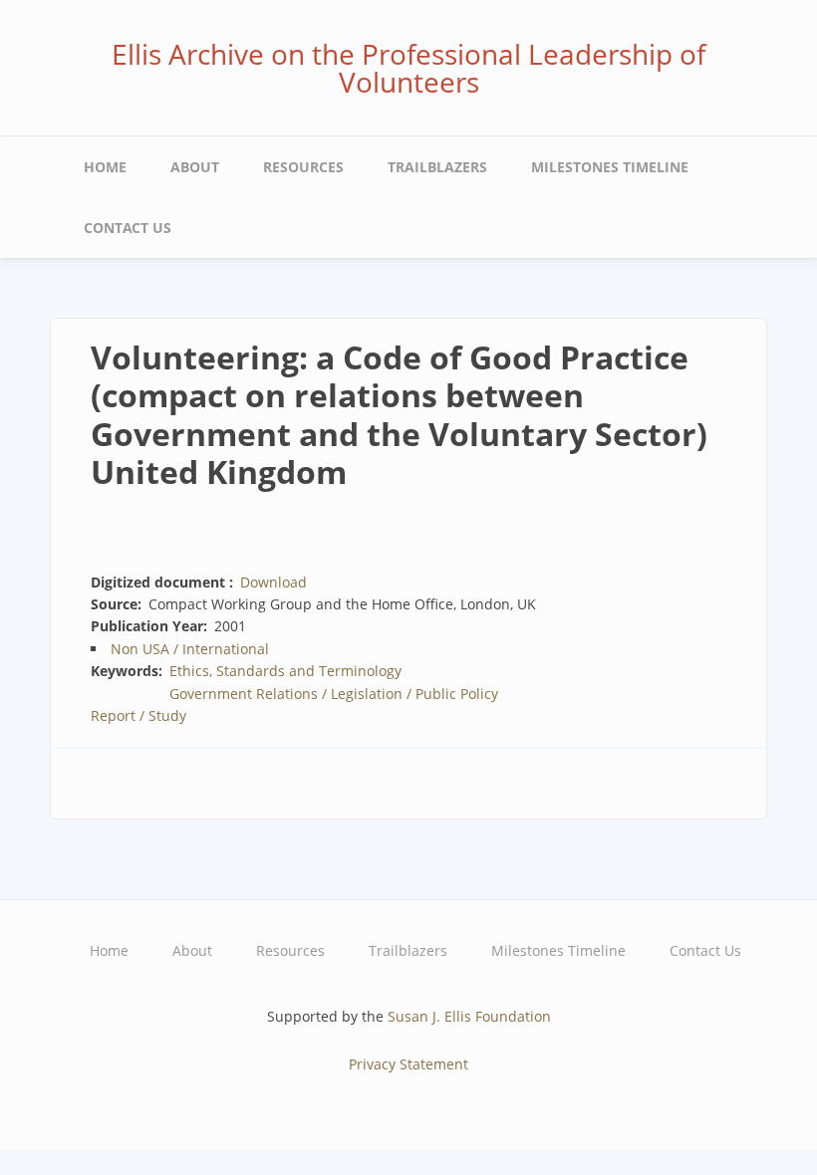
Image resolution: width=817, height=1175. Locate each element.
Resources (303, 166)
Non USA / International (190, 648)
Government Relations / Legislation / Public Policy (333, 693)
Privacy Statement (408, 1064)
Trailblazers (437, 166)
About (194, 166)
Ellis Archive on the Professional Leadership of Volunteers (408, 68)
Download (273, 582)
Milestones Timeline (609, 166)
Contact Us (127, 227)
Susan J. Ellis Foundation (469, 1016)
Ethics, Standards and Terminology (285, 670)
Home (105, 166)
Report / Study (138, 715)
